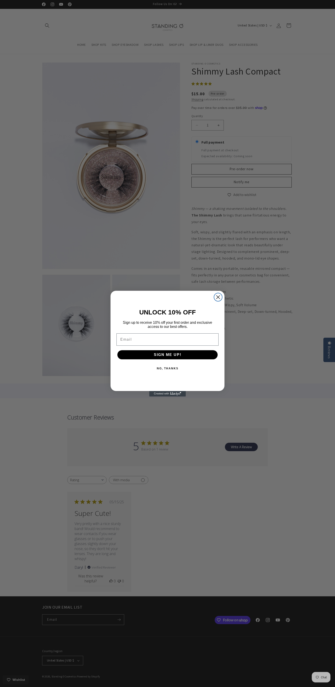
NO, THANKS (167, 368)
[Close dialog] (218, 297)
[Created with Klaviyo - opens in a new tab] (167, 393)
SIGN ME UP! (167, 355)
